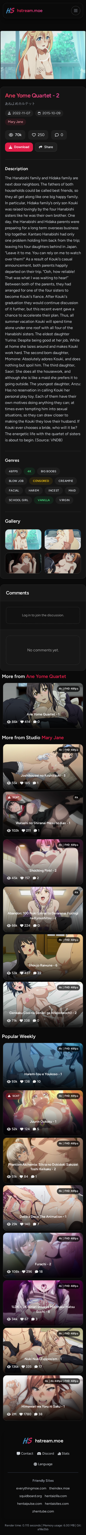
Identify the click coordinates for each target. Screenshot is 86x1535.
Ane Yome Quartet (46, 676)
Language (45, 1464)
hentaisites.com (57, 1504)
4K (29, 471)
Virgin (64, 500)
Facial (14, 490)
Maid (72, 490)
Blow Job (16, 481)
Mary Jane (15, 122)
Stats (66, 1453)
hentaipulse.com (29, 1504)
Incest (53, 490)
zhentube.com (43, 1511)
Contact (27, 1453)
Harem (34, 490)
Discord (48, 1453)
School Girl (18, 500)
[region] (43, 55)
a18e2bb (43, 1529)
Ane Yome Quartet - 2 (32, 95)
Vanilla (44, 500)
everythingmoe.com (31, 1488)
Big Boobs (48, 471)
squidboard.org (30, 1496)
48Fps (13, 471)
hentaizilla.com (56, 1496)
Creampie (66, 481)
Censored (41, 481)
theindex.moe (59, 1488)
